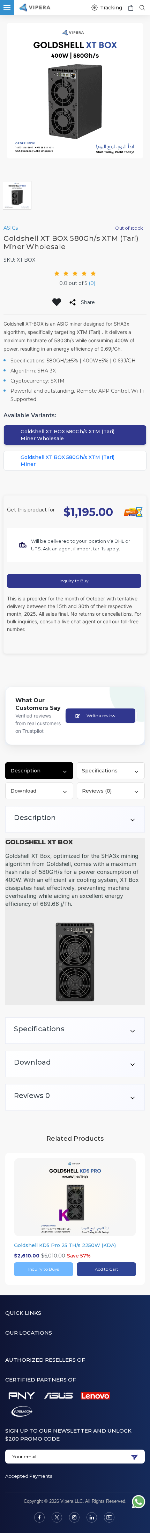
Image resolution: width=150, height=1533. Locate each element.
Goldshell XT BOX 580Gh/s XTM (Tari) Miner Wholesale (67, 435)
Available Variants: (29, 415)
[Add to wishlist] (56, 302)
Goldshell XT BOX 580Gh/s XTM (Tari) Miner (67, 460)
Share (88, 302)
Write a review (101, 715)
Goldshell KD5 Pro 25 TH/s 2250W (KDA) (65, 1245)
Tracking (111, 7)
